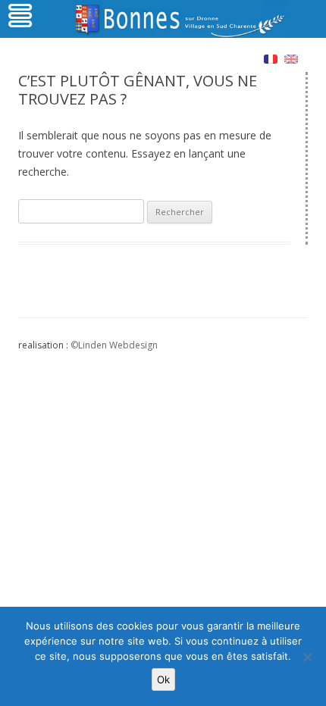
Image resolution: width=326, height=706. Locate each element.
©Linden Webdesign (114, 345)
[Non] (307, 656)
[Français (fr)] (270, 58)
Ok (163, 679)
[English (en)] (291, 58)
